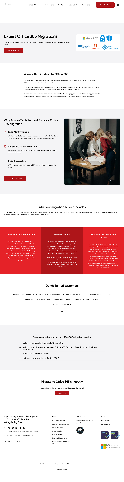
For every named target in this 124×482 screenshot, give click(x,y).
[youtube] (13, 418)
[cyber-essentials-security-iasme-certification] (110, 419)
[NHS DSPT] (80, 418)
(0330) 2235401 (14, 431)
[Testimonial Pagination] (49, 305)
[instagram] (9, 418)
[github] (24, 418)
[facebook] (5, 418)
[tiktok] (20, 418)
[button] (62, 333)
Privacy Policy (62, 460)
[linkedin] (16, 418)
